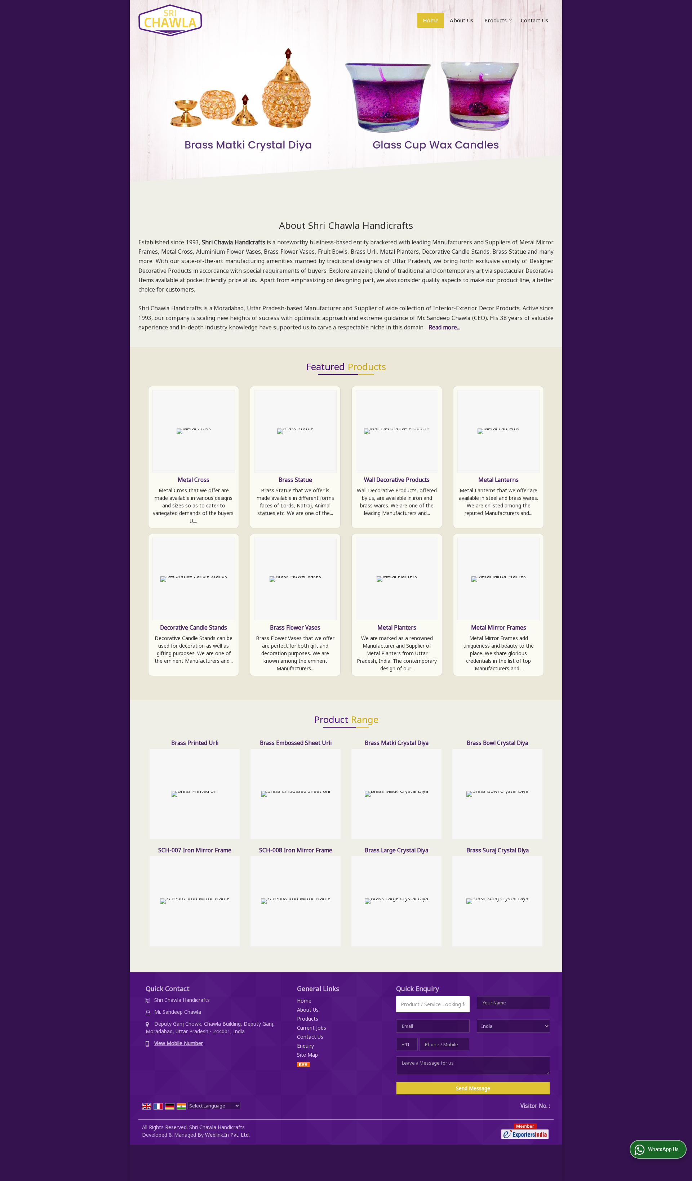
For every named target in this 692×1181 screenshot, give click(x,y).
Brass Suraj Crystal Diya (497, 850)
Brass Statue (295, 480)
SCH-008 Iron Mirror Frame (295, 850)
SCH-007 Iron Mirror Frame (194, 850)
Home (431, 20)
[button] (178, 1043)
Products (495, 20)
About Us (461, 20)
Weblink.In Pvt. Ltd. (227, 1134)
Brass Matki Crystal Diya (397, 743)
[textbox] (432, 1004)
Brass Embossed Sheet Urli (296, 743)
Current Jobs (311, 1027)
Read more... (444, 327)
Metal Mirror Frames (498, 627)
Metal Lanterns (498, 480)
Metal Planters (396, 627)
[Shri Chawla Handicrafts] (170, 20)
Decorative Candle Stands (193, 627)
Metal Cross (193, 480)
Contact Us (534, 20)
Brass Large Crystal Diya (396, 850)
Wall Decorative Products (397, 480)
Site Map (307, 1054)
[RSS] (303, 1063)
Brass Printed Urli (194, 743)
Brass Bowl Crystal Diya (497, 743)
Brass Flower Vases (295, 627)
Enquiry (305, 1045)
